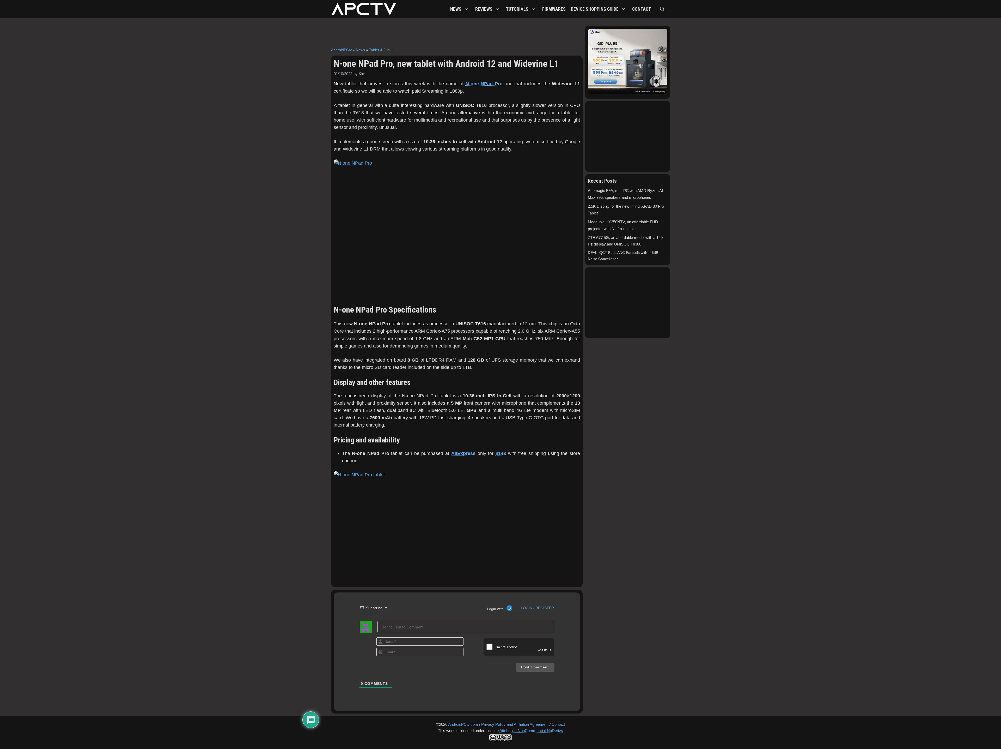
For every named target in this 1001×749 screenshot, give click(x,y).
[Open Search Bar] (662, 9)
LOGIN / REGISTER (537, 608)
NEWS (455, 9)
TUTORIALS (517, 9)
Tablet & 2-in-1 (381, 50)
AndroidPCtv (341, 50)
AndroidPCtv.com (463, 724)
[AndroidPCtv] (363, 9)
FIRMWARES (554, 9)
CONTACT (641, 9)
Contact (558, 724)
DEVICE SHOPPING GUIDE (595, 9)
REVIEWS (483, 9)
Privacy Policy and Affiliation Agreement (514, 724)
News (360, 50)
